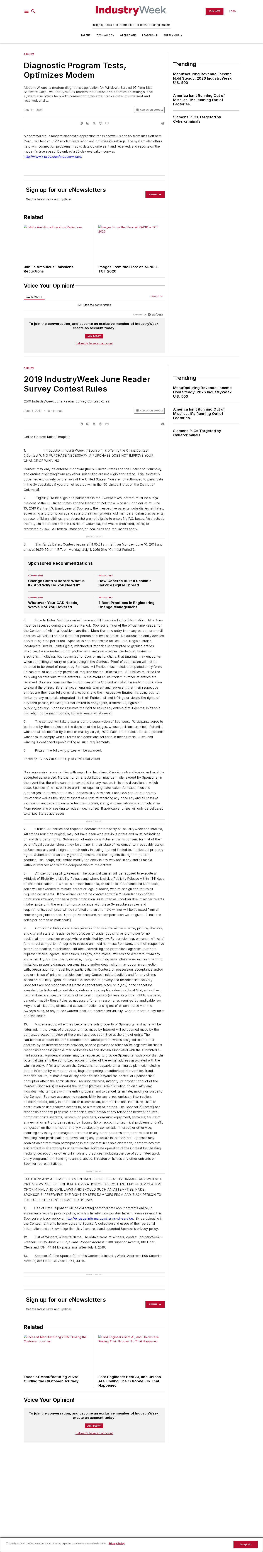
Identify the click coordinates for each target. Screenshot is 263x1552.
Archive (29, 54)
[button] (26, 11)
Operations (128, 35)
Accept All (245, 1544)
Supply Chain (173, 35)
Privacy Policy (117, 1543)
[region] (94, 305)
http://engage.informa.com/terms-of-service (99, 1204)
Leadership (150, 35)
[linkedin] (87, 123)
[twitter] (94, 123)
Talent (86, 35)
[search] (33, 11)
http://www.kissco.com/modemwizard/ (53, 156)
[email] (107, 123)
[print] (163, 123)
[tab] (34, 297)
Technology (105, 35)
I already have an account (94, 343)
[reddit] (100, 123)
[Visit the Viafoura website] (155, 314)
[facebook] (81, 123)
